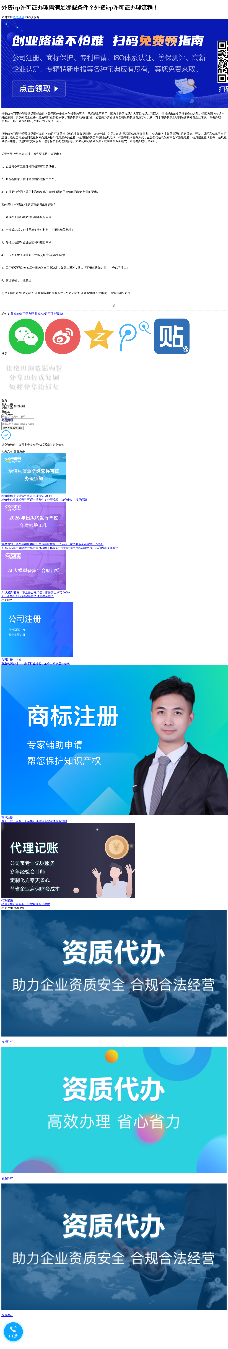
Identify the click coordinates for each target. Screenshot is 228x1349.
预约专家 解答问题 (12, 428)
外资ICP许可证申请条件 (50, 313)
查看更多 (19, 451)
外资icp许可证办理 (22, 313)
